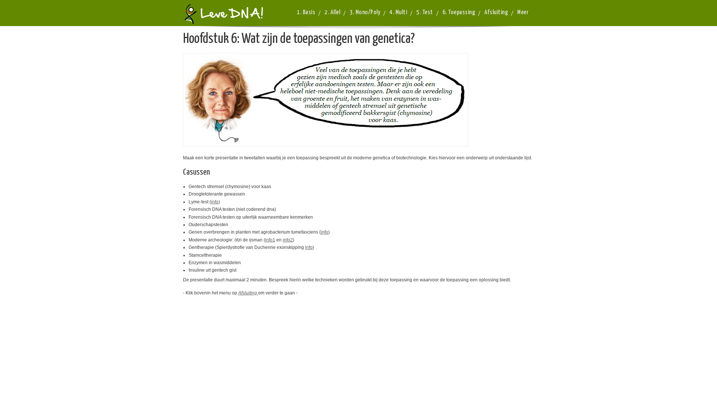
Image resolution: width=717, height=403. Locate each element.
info (214, 201)
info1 (270, 240)
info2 (288, 240)
